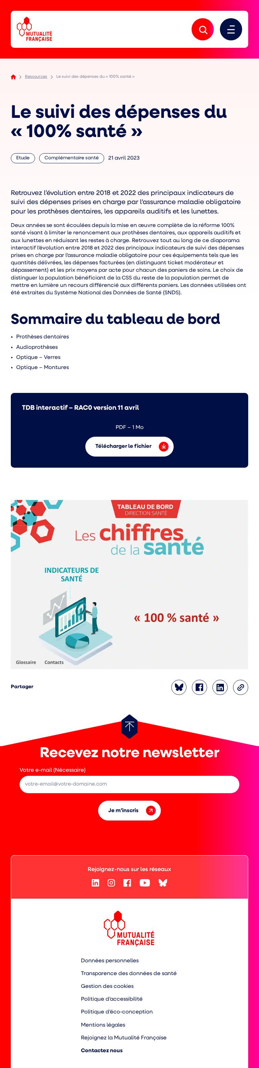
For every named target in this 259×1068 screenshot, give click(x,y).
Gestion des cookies (107, 986)
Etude (25, 159)
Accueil (13, 76)
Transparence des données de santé (129, 973)
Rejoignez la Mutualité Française (124, 1038)
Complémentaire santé (72, 159)
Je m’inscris (123, 810)
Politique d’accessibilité (112, 999)
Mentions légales (103, 1025)
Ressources (36, 77)
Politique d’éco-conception (117, 1012)
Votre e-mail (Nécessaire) (53, 770)
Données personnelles (110, 961)
